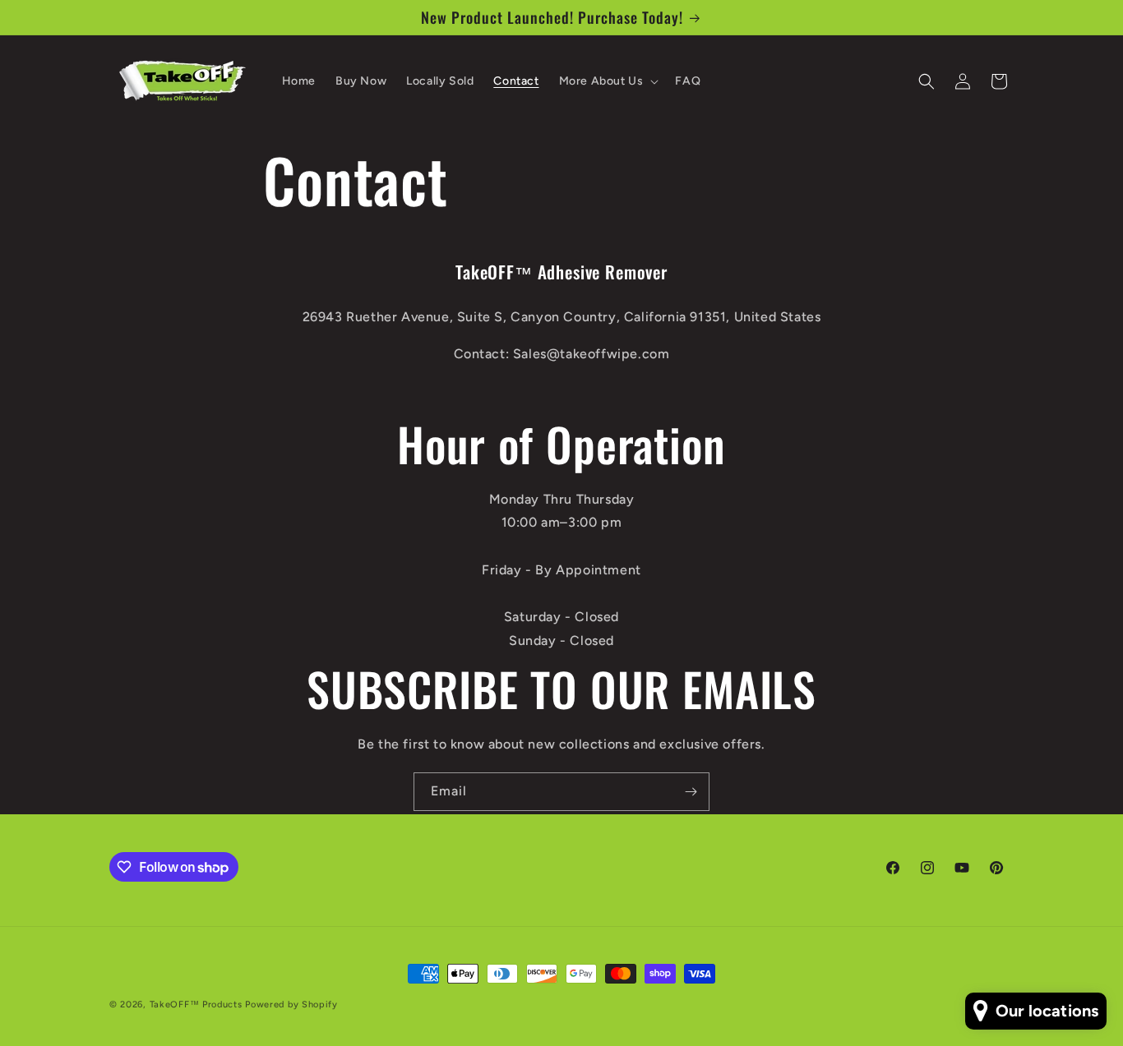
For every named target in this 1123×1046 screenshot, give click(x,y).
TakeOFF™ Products (196, 1004)
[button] (607, 81)
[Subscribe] (690, 791)
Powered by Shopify (291, 1004)
